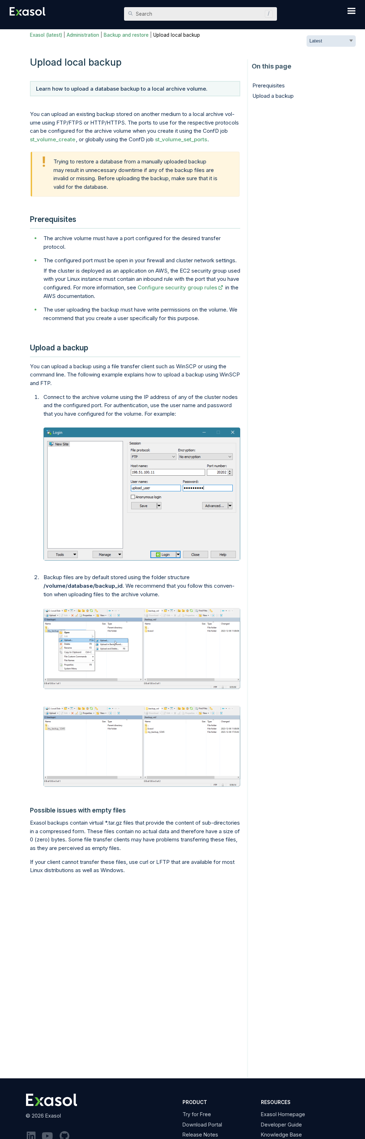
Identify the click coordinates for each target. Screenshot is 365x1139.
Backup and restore (126, 35)
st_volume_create (52, 139)
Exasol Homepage (283, 1114)
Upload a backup (273, 95)
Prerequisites (268, 85)
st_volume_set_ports (181, 139)
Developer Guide (281, 1125)
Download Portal (202, 1125)
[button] (267, 14)
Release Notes (200, 1135)
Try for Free (196, 1114)
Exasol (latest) (46, 35)
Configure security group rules (177, 287)
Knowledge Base (281, 1135)
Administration (83, 35)
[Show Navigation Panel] (351, 10)
